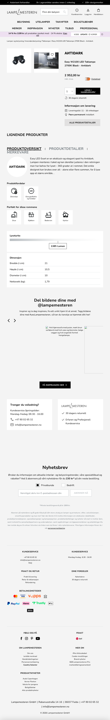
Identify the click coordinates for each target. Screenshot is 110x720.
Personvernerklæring (30, 662)
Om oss (30, 653)
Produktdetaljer (66, 148)
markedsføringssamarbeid (79, 665)
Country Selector (30, 665)
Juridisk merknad (30, 656)
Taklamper (46, 41)
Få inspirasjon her (53, 385)
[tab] (26, 149)
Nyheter (53, 28)
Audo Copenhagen (30, 678)
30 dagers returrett (80, 579)
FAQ (30, 563)
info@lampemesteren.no (28, 424)
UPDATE (85, 34)
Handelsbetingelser (30, 659)
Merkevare (18, 152)
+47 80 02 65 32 (24, 419)
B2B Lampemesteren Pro (80, 662)
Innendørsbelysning (33, 41)
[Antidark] (79, 53)
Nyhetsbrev (80, 576)
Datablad (95, 79)
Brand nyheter (80, 659)
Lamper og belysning (15, 41)
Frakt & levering (30, 576)
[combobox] (54, 11)
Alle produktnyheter (30, 690)
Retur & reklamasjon (30, 579)
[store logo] (22, 11)
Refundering (30, 582)
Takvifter (62, 21)
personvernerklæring (56, 528)
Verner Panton (30, 681)
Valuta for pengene (30, 684)
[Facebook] (21, 638)
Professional (89, 28)
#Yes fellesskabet (80, 653)
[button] (52, 55)
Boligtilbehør (30, 687)
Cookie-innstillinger (80, 656)
